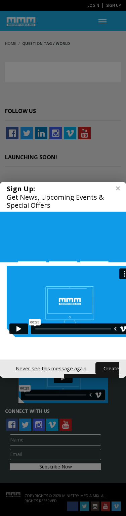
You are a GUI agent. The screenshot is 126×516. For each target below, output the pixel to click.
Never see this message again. (51, 368)
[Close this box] (117, 188)
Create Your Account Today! (91, 374)
